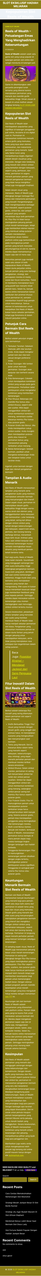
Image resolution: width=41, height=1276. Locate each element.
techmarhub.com (16, 1155)
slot (4, 1250)
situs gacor (7, 1256)
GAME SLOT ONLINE (12, 26)
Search (6, 1176)
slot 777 (8, 997)
